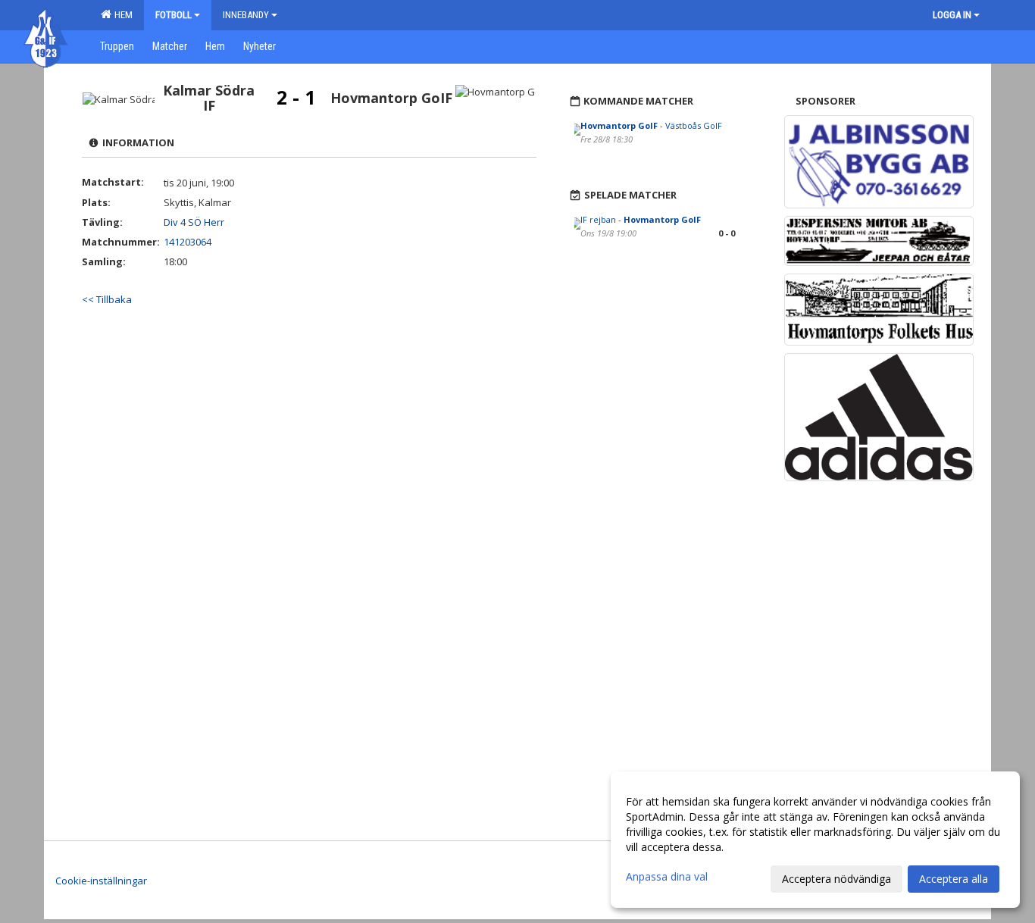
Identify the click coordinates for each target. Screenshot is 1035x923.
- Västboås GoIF (651, 125)
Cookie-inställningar (101, 880)
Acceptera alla (953, 878)
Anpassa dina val (667, 877)
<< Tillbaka (107, 299)
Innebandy (246, 14)
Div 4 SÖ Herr (194, 222)
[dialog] (815, 839)
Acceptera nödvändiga (836, 878)
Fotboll (173, 14)
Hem (121, 14)
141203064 (187, 242)
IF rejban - (640, 219)
